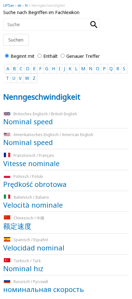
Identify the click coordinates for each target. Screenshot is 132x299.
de (19, 5)
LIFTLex (8, 5)
